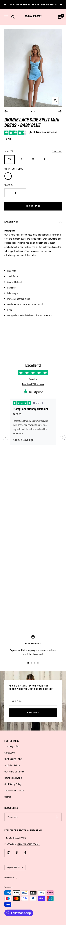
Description (11, 222)
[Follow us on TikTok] (25, 853)
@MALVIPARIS (19, 837)
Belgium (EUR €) (13, 867)
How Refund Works (13, 778)
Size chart (57, 151)
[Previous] (6, 111)
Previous (5, 437)
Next (62, 437)
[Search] (13, 17)
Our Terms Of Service (14, 771)
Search (7, 796)
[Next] (60, 111)
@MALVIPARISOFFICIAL (28, 844)
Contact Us (9, 752)
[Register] (56, 817)
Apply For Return (12, 765)
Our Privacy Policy (12, 784)
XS (9, 159)
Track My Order (11, 746)
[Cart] (60, 17)
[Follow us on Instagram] (8, 853)
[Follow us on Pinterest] (17, 853)
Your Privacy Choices (14, 790)
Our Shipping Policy (13, 759)
